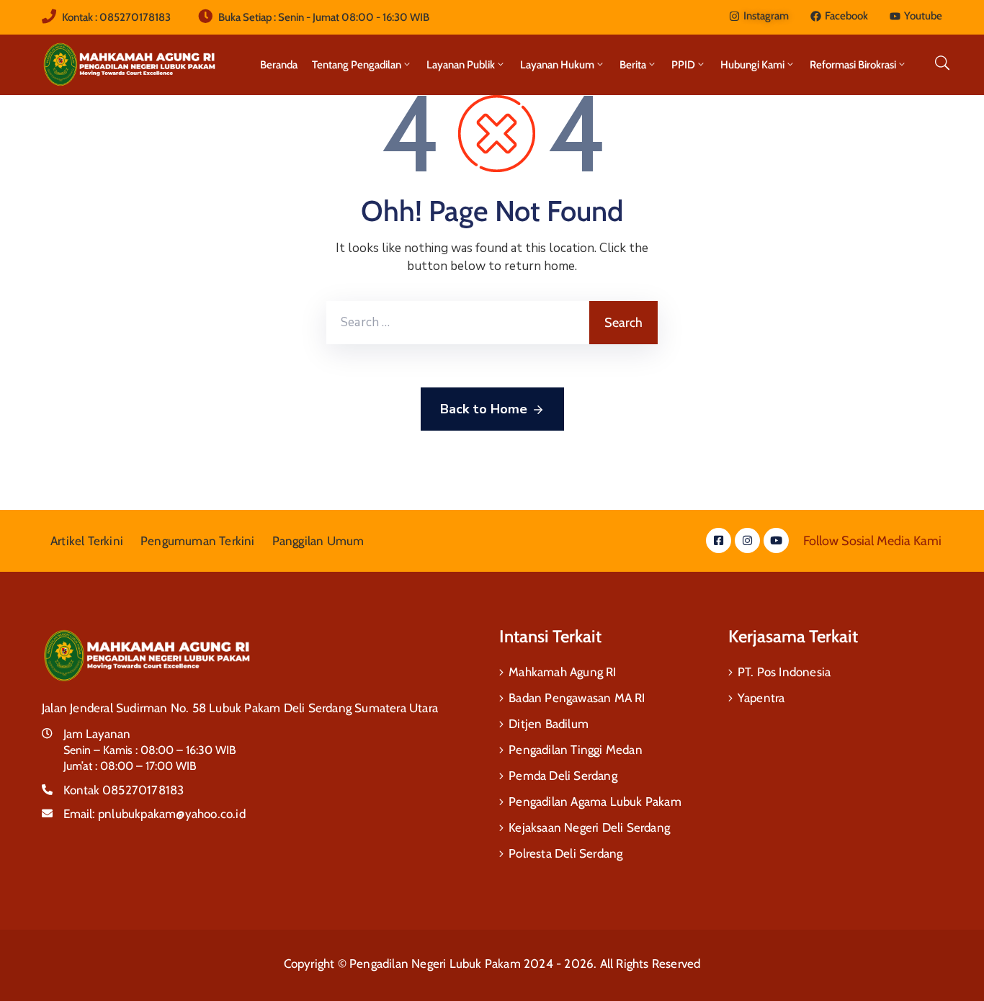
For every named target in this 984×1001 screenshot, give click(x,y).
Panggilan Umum (318, 541)
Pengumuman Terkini (197, 541)
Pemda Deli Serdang (563, 775)
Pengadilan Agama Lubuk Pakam (595, 801)
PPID (683, 64)
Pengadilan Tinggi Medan (576, 749)
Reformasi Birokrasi (853, 64)
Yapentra (761, 698)
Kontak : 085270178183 (116, 17)
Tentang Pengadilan (356, 64)
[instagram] (747, 540)
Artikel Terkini (86, 541)
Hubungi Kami (752, 64)
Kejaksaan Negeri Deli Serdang (589, 827)
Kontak (123, 790)
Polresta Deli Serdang (565, 853)
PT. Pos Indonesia (784, 672)
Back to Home (483, 409)
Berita (633, 64)
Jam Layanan (96, 734)
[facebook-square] (718, 540)
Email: (154, 814)
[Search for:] (457, 322)
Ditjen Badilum (549, 724)
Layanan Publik (460, 64)
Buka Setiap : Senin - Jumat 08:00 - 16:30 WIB (323, 17)
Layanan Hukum (557, 64)
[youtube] (776, 540)
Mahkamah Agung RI (562, 672)
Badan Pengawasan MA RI (577, 698)
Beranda (279, 64)
